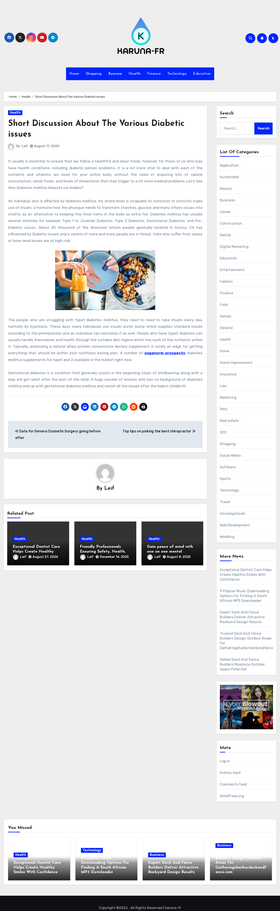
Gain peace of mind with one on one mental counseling (170, 551)
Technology (177, 74)
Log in (225, 761)
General (226, 328)
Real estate (229, 421)
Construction (231, 223)
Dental (225, 235)
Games (225, 316)
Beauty (226, 189)
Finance (154, 74)
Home (74, 74)
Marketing (228, 397)
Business (115, 74)
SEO (223, 432)
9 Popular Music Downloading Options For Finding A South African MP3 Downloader (244, 596)
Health (135, 74)
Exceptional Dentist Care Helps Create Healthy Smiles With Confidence (36, 551)
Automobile (229, 177)
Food (224, 305)
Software (228, 467)
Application (229, 165)
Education (202, 74)
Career (225, 212)
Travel (225, 502)
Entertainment (232, 270)
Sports (225, 479)
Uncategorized (232, 513)
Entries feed (230, 773)
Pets (224, 409)
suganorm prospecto (164, 353)
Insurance (228, 374)
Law (223, 386)
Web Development (235, 525)
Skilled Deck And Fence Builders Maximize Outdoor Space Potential (242, 664)
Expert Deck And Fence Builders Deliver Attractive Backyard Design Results (242, 617)
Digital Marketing (234, 247)
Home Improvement (236, 363)
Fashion (226, 281)
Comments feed (233, 784)
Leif (25, 146)
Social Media (230, 455)
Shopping (94, 74)
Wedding (227, 537)
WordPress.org (232, 796)
